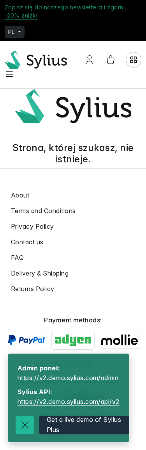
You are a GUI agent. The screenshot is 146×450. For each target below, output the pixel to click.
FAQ (17, 257)
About (20, 195)
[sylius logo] (36, 59)
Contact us (27, 242)
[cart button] (110, 60)
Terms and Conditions (43, 211)
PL (12, 31)
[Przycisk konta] (89, 60)
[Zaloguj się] (133, 60)
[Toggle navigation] (9, 74)
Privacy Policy (32, 226)
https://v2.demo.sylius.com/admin (68, 378)
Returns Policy (33, 289)
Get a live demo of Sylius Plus (84, 425)
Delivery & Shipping (40, 273)
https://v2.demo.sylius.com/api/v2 (69, 402)
